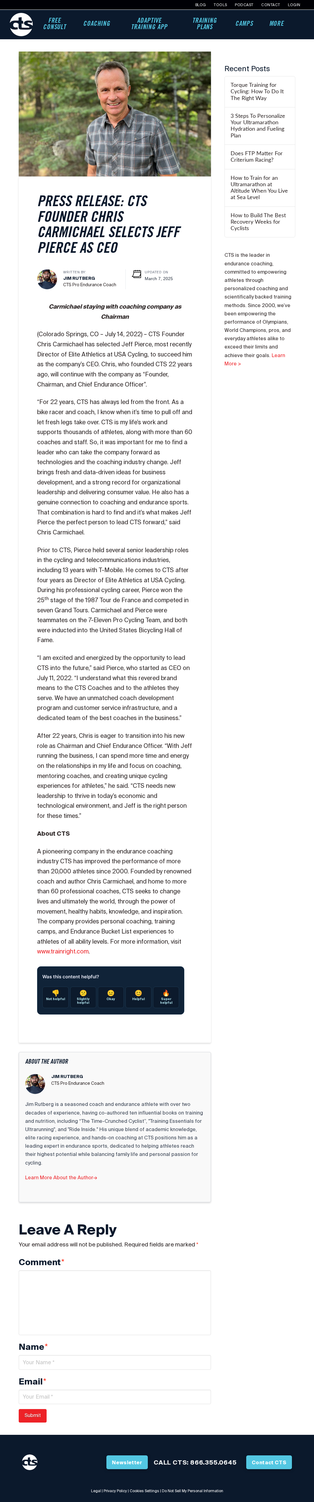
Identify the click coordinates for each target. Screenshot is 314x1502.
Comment (41, 1262)
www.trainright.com (63, 951)
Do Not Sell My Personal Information (192, 1491)
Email (32, 1381)
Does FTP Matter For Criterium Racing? (257, 157)
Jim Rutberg (79, 278)
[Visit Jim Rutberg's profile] (47, 278)
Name (33, 1347)
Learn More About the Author (61, 1177)
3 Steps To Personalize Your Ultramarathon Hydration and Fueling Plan (258, 126)
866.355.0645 (213, 1462)
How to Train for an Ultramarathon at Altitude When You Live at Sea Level (259, 187)
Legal (96, 1491)
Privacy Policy (115, 1491)
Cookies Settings (144, 1491)
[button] (298, 24)
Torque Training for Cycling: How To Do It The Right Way (257, 92)
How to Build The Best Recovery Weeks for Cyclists (258, 222)
